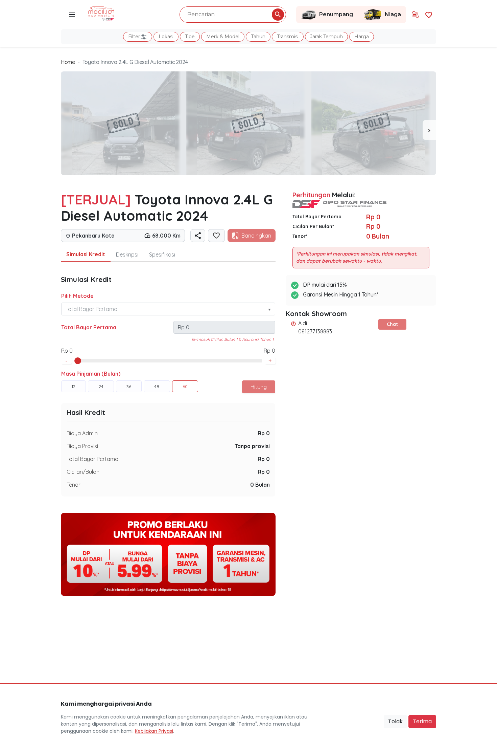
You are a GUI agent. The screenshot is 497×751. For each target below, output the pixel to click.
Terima (422, 721)
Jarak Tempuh (326, 37)
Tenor (73, 484)
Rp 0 (264, 433)
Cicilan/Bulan (83, 471)
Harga (361, 37)
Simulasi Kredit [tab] (85, 254)
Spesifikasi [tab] (162, 254)
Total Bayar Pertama (88, 327)
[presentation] (429, 130)
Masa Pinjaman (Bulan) (90, 373)
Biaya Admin (82, 433)
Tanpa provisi (252, 446)
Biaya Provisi (82, 446)
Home (68, 62)
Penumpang (336, 14)
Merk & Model (222, 37)
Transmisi (288, 37)
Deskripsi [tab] (127, 254)
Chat (392, 324)
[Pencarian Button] (278, 14)
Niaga (393, 14)
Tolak (395, 721)
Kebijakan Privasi (154, 731)
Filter (134, 37)
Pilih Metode (77, 295)
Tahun (258, 37)
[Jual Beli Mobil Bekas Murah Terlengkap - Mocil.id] (101, 13)
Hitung (259, 386)
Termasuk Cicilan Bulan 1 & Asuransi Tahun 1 (232, 339)
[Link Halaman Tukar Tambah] (415, 14)
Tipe (190, 37)
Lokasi (166, 37)
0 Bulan (260, 484)
